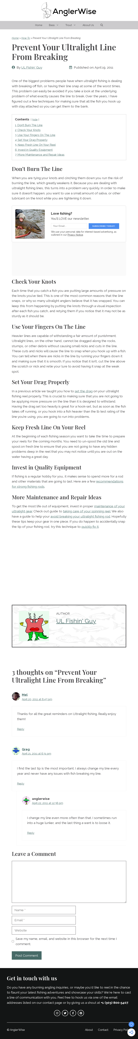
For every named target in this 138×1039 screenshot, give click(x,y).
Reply (20, 729)
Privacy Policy (122, 1029)
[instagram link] (57, 1013)
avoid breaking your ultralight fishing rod (80, 516)
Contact (103, 1029)
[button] (101, 25)
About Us (88, 25)
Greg (26, 749)
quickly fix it (90, 526)
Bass (52, 25)
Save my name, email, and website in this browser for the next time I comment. (66, 941)
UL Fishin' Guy (31, 67)
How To (25, 38)
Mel (25, 695)
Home (38, 25)
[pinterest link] (81, 1013)
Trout (68, 25)
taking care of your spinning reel (86, 511)
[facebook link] (73, 1013)
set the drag (84, 391)
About (89, 1029)
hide (35, 119)
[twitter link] (65, 1013)
